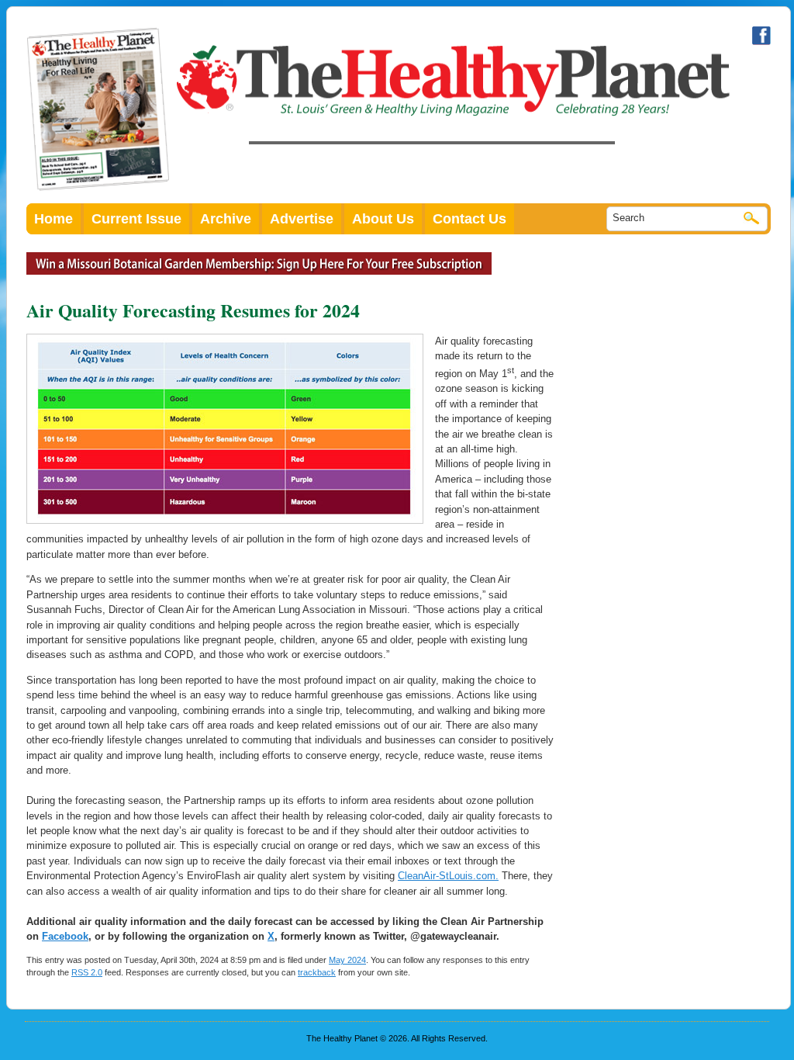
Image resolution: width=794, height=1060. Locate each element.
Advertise (301, 219)
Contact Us (469, 219)
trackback (317, 972)
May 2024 (347, 960)
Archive (225, 219)
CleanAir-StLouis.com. (448, 876)
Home (53, 219)
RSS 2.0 (86, 972)
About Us (383, 219)
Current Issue (136, 219)
